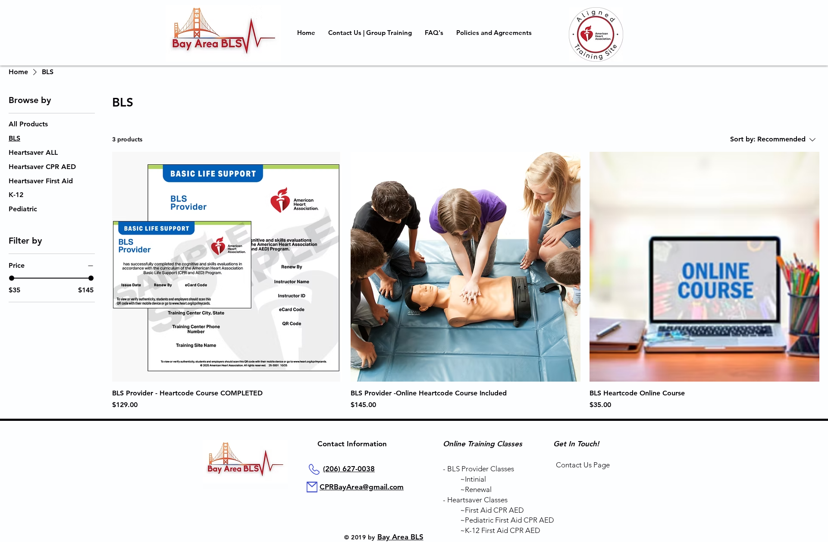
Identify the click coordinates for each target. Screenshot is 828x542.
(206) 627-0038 (349, 468)
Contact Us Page (583, 465)
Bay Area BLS (400, 537)
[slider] (11, 278)
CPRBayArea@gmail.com (362, 486)
